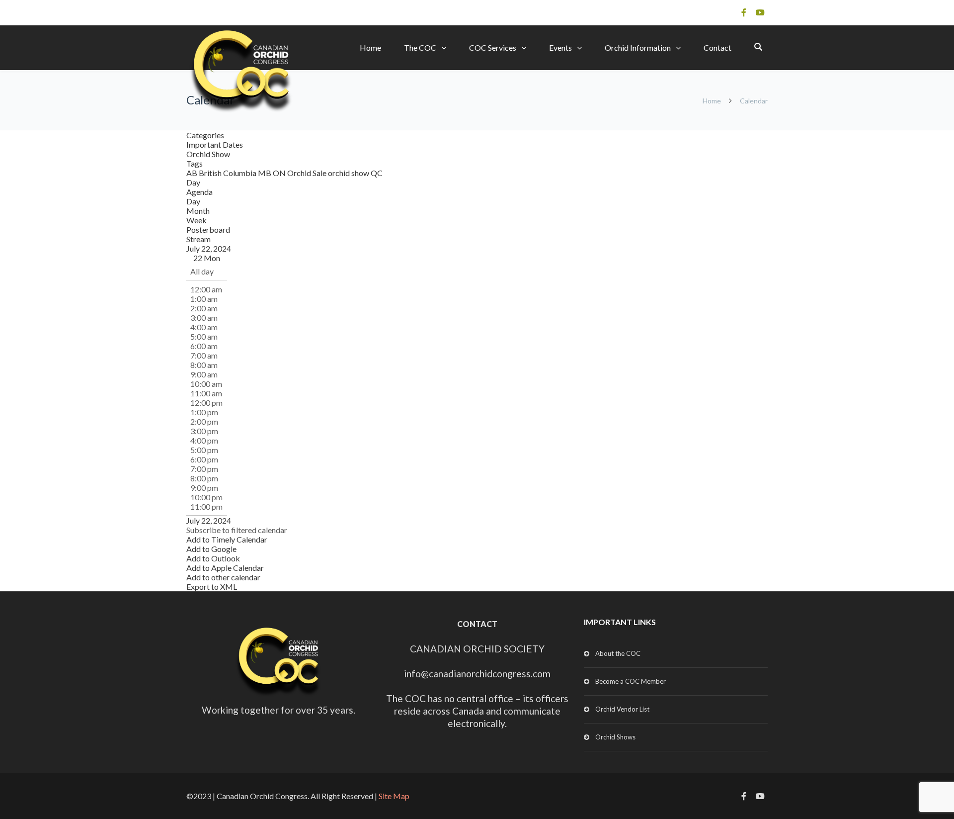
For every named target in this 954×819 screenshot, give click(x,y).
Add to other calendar (223, 577)
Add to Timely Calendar (226, 539)
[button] (236, 530)
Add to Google (211, 548)
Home (370, 47)
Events (560, 47)
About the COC (617, 653)
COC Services (492, 47)
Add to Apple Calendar (225, 567)
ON (280, 173)
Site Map (394, 796)
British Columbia (228, 173)
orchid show (349, 173)
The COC (420, 47)
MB (265, 173)
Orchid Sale (307, 173)
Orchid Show (208, 154)
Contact (717, 47)
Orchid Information (638, 47)
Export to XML (211, 586)
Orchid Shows (615, 737)
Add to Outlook (213, 558)
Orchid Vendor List (622, 709)
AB (192, 173)
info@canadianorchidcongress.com (477, 673)
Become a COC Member (630, 681)
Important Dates (214, 144)
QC (377, 173)
